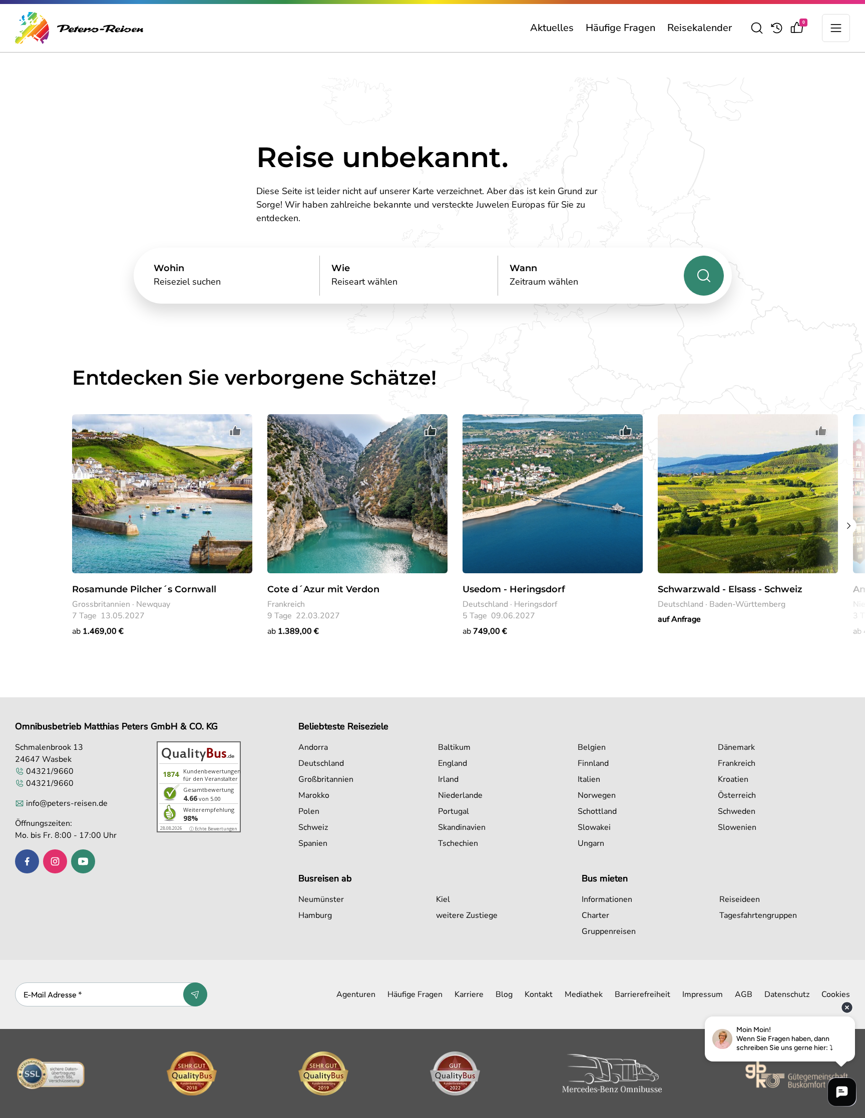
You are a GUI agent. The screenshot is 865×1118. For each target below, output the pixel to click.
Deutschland (321, 763)
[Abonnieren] (195, 994)
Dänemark (736, 747)
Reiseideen (739, 899)
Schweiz (313, 827)
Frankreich (736, 763)
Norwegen (597, 795)
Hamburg (315, 915)
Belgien (592, 747)
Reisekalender (699, 28)
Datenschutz (786, 994)
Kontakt (539, 994)
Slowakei (594, 827)
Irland (448, 779)
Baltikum (454, 747)
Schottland (597, 811)
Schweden (736, 811)
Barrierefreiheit (642, 994)
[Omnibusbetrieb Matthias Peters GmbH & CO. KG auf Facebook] (27, 861)
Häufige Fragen (620, 28)
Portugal (453, 811)
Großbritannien (325, 779)
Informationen (607, 899)
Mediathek (584, 994)
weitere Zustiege (467, 915)
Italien (589, 779)
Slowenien (737, 827)
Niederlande (460, 795)
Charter (595, 915)
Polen (308, 811)
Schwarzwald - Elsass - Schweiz (730, 589)
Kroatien (733, 779)
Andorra (313, 747)
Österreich (737, 795)
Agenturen (355, 994)
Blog (504, 994)
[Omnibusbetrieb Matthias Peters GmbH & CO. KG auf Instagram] (55, 861)
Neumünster (321, 899)
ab (98, 631)
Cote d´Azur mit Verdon (323, 589)
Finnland (593, 763)
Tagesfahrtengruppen (758, 915)
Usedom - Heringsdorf (514, 589)
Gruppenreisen (609, 931)
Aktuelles (552, 28)
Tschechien (458, 843)
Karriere (469, 994)
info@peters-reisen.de (67, 803)
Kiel (443, 899)
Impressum (702, 994)
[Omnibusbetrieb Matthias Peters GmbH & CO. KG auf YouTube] (83, 861)
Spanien (312, 843)
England (452, 763)
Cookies (835, 994)
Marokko (313, 795)
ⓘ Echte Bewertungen (213, 828)
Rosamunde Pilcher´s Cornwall (144, 589)
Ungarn (591, 843)
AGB (743, 994)
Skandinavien (462, 827)
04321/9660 (50, 771)
